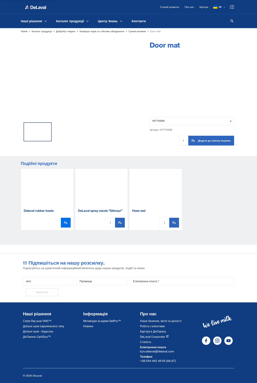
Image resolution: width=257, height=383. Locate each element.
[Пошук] (232, 21)
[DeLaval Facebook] (206, 340)
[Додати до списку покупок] (120, 223)
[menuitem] (34, 21)
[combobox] (192, 121)
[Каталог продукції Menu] (87, 21)
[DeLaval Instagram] (217, 340)
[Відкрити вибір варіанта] (66, 223)
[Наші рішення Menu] (45, 21)
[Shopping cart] (232, 7)
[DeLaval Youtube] (228, 340)
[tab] (38, 131)
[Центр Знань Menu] (121, 21)
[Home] (35, 6)
